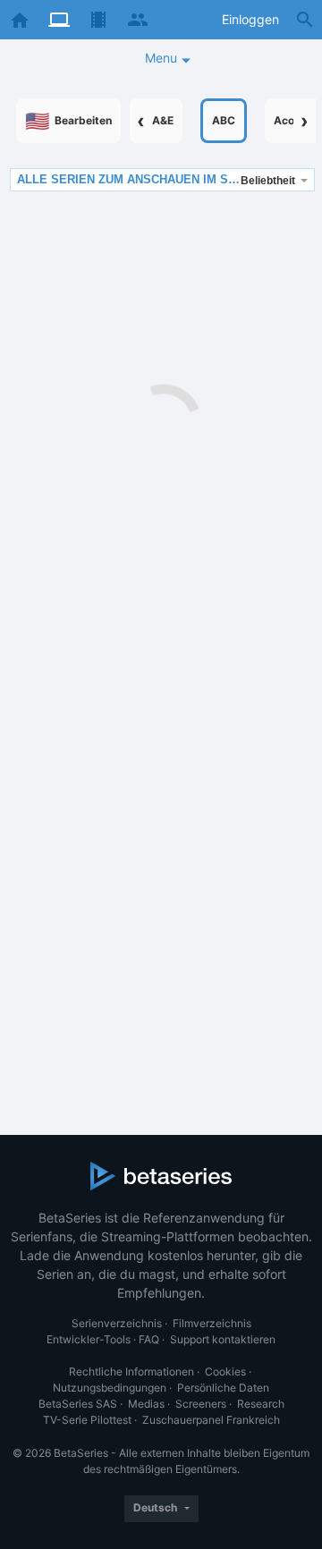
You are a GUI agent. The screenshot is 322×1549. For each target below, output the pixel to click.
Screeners (200, 1403)
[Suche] (305, 19)
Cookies (225, 1371)
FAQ (149, 1339)
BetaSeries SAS (77, 1403)
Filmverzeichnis (212, 1323)
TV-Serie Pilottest (87, 1419)
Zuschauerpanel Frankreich (211, 1419)
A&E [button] (163, 120)
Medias (146, 1403)
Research (260, 1403)
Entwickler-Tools (89, 1339)
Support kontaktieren (222, 1339)
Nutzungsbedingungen (109, 1387)
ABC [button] (223, 120)
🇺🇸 (68, 120)
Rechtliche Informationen (131, 1371)
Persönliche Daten (223, 1387)
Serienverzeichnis (117, 1323)
